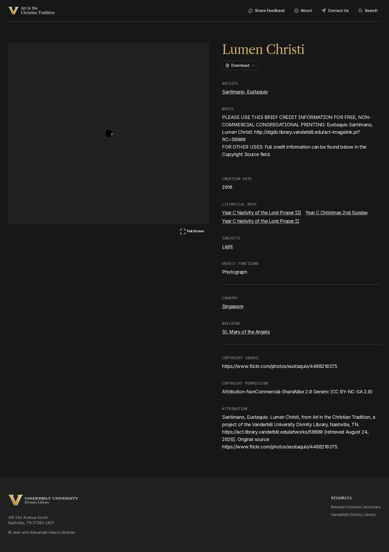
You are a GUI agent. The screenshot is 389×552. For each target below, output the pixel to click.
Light (227, 246)
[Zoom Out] (198, 52)
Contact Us (338, 10)
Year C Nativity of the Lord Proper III (261, 212)
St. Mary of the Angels (246, 332)
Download (240, 65)
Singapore (232, 306)
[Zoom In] (185, 52)
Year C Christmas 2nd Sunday (336, 212)
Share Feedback (270, 10)
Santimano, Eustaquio (245, 92)
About (306, 10)
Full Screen (192, 232)
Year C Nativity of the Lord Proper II (260, 221)
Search (371, 10)
